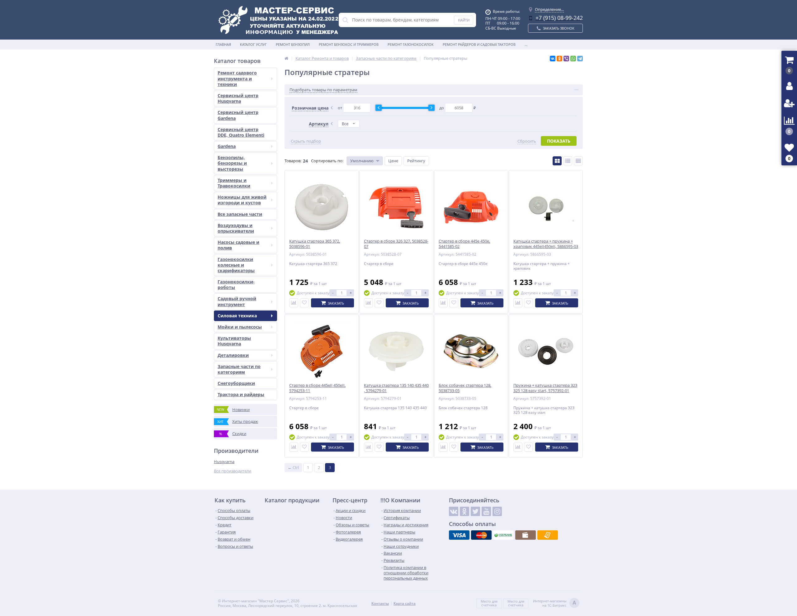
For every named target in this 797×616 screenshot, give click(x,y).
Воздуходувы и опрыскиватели (236, 228)
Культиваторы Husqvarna (234, 341)
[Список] (567, 160)
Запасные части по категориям (239, 369)
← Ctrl (293, 467)
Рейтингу (416, 160)
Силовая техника (237, 316)
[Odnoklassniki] (464, 511)
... (526, 44)
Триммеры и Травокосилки (234, 183)
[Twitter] (475, 511)
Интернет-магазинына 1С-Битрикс (554, 603)
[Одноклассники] (559, 58)
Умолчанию (362, 160)
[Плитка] (557, 160)
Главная (223, 44)
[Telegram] (580, 58)
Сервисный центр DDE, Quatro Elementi (241, 132)
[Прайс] (578, 160)
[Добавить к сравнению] (293, 302)
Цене (393, 160)
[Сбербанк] (503, 535)
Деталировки (233, 355)
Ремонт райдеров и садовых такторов (479, 44)
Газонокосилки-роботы (236, 284)
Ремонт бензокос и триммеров (349, 44)
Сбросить (526, 141)
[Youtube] (486, 511)
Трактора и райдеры (241, 394)
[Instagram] (497, 511)
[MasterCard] (481, 535)
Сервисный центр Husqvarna (238, 98)
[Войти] (789, 86)
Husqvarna (224, 461)
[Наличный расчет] (525, 535)
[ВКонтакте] (552, 58)
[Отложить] (304, 302)
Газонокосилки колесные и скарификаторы (236, 264)
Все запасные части (240, 214)
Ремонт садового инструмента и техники (237, 78)
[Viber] (566, 58)
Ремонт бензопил (293, 44)
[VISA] (459, 535)
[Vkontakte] (453, 511)
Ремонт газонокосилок (411, 44)
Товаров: (293, 160)
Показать (558, 141)
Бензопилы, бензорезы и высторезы (232, 163)
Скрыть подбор (306, 141)
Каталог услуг (253, 44)
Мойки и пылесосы (240, 327)
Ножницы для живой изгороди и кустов (242, 200)
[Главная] (286, 58)
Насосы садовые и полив (238, 245)
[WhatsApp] (573, 58)
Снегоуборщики (236, 383)
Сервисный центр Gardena (238, 115)
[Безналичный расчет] (547, 535)
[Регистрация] (789, 103)
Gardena (227, 146)
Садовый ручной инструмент (237, 301)
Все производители (232, 471)
